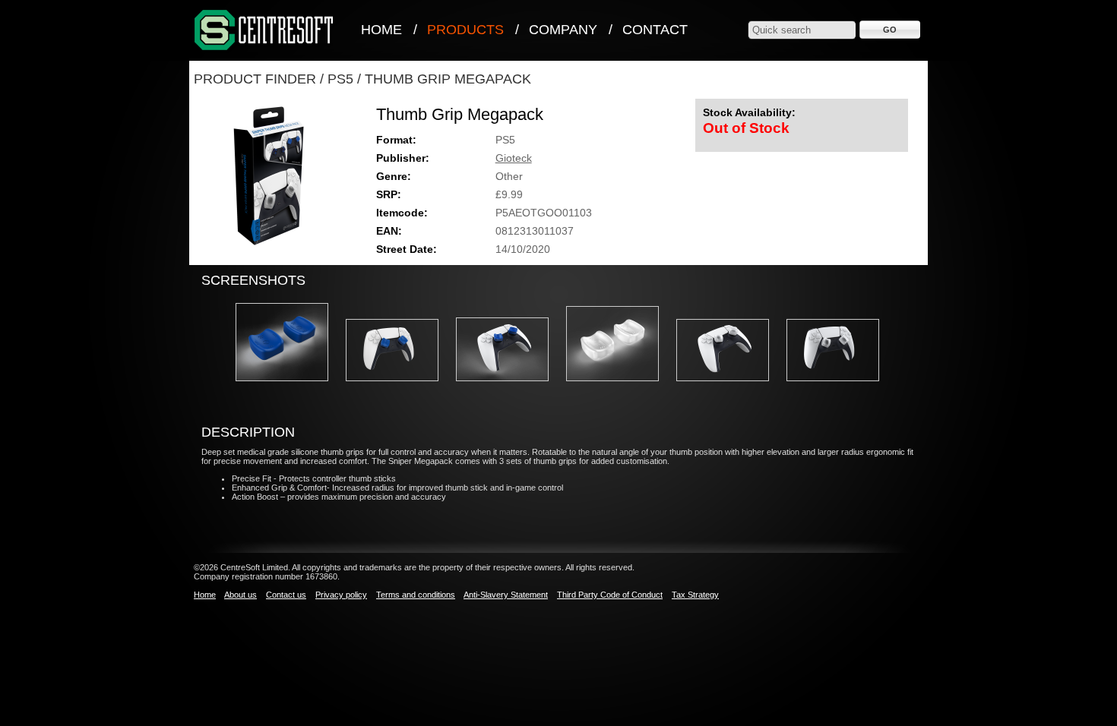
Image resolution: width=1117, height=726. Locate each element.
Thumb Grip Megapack (448, 79)
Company (563, 29)
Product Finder (255, 79)
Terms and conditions (415, 594)
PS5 (340, 79)
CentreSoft (264, 31)
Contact (655, 29)
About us (240, 594)
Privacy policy (341, 594)
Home (381, 29)
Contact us (286, 594)
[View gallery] (289, 385)
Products (465, 29)
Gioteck (513, 158)
